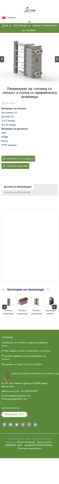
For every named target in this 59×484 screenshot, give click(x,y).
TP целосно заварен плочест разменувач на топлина (24, 357)
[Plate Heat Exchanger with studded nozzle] (37, 301)
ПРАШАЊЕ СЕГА (14, 414)
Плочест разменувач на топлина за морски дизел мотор (22, 312)
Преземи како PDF (17, 166)
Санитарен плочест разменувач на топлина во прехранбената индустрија (50, 312)
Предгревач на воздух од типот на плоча (22, 364)
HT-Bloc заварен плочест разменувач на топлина (26, 351)
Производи (20, 25)
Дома (5, 25)
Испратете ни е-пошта (20, 158)
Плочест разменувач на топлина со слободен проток (8, 312)
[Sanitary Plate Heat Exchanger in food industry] (51, 301)
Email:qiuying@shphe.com (14, 399)
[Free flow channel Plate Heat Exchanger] (9, 301)
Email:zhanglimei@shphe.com (16, 395)
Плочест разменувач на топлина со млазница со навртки (36, 312)
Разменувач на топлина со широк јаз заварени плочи (25, 344)
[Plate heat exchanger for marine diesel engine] (23, 301)
